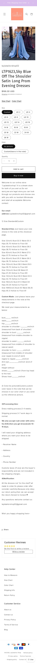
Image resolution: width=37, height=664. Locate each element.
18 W (26, 127)
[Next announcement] (33, 3)
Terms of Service (11, 625)
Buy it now (18, 176)
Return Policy (9, 595)
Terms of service (25, 656)
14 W (6, 127)
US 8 (16, 117)
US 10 (26, 117)
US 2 (18, 112)
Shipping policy (12, 659)
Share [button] (6, 530)
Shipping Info (9, 590)
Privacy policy (13, 656)
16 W (16, 127)
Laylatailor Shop (15, 652)
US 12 (6, 122)
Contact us (8, 615)
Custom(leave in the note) (15, 151)
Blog (6, 630)
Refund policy (28, 652)
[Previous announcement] (4, 3)
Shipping (4, 94)
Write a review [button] (18, 552)
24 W (26, 132)
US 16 (27, 122)
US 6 (6, 117)
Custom (7, 112)
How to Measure (10, 575)
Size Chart (6, 101)
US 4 (28, 112)
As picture (8, 146)
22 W (16, 132)
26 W (6, 138)
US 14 (17, 122)
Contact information (25, 659)
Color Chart (16, 101)
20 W (6, 132)
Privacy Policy (10, 620)
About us (7, 610)
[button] (4, 14)
